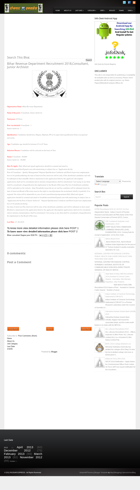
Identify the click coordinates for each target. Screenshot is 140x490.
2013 (6, 447)
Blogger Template (101, 473)
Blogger (54, 352)
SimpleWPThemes (86, 473)
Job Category (12, 344)
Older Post (86, 329)
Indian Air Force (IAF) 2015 (115, 359)
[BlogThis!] (45, 235)
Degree (23, 235)
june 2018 (30, 235)
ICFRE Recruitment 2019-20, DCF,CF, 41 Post (112, 209)
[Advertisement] (30, 36)
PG (36, 235)
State (102, 10)
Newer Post (13, 329)
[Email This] (43, 235)
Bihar (9, 235)
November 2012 (31, 457)
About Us (67, 10)
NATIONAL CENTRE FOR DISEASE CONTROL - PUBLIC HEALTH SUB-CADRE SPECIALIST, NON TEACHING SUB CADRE (113, 256)
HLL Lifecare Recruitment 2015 (117, 329)
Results (112, 10)
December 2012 (17, 450)
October (12, 461)
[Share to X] (48, 235)
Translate (103, 185)
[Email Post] (40, 235)
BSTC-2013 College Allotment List (118, 344)
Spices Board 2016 (112, 239)
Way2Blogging (115, 473)
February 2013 (14, 453)
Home (58, 10)
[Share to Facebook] (51, 235)
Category (92, 10)
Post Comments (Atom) (27, 336)
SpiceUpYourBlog (129, 473)
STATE (10, 349)
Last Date (79, 10)
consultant (16, 235)
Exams (121, 10)
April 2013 (25, 447)
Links (130, 10)
